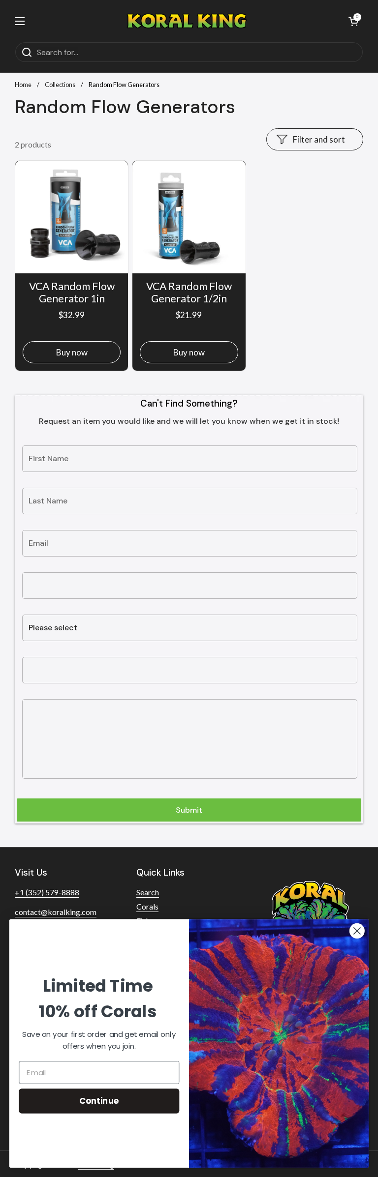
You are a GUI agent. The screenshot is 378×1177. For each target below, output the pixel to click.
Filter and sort (319, 139)
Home (23, 84)
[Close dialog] (357, 931)
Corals (147, 906)
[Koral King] (187, 21)
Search (147, 892)
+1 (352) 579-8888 (47, 892)
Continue (99, 1100)
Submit (189, 810)
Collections (60, 84)
